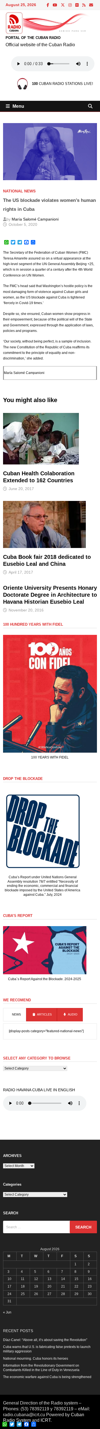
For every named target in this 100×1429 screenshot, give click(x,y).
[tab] (14, 1014)
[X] (63, 5)
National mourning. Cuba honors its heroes (35, 1359)
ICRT (46, 1420)
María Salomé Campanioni (35, 219)
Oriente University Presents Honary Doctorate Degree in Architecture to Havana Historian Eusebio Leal (50, 595)
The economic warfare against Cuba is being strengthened (47, 1377)
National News (19, 191)
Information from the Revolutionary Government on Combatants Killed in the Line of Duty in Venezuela (41, 1368)
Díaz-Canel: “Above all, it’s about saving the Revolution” (45, 1340)
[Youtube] (55, 5)
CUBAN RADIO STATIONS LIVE (62, 84)
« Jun (7, 1312)
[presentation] (14, 1014)
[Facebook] (48, 5)
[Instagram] (70, 5)
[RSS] (84, 5)
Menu (18, 106)
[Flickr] (77, 5)
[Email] (91, 5)
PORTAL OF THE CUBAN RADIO (33, 38)
